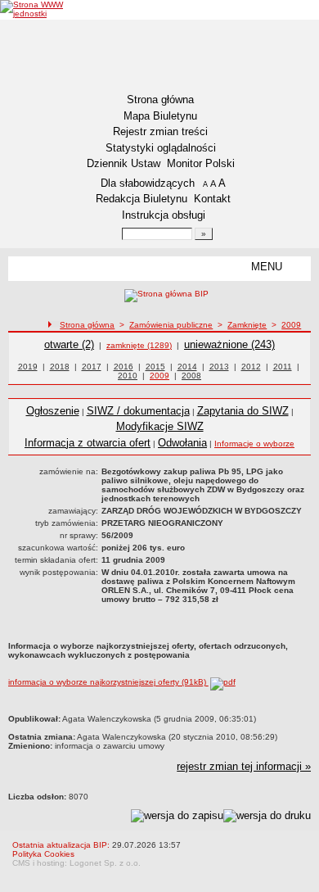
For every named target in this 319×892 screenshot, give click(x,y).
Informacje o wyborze (254, 443)
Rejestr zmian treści (160, 131)
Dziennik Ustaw (123, 163)
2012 (251, 366)
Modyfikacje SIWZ (160, 426)
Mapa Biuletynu (160, 116)
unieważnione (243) (229, 344)
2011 (282, 366)
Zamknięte (247, 324)
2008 (191, 375)
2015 (155, 366)
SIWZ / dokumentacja (138, 411)
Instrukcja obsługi (163, 215)
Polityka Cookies (43, 853)
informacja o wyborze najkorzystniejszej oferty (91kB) (108, 681)
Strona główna (160, 99)
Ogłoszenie (52, 411)
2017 (91, 366)
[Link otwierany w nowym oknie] (49, 9)
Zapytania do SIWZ (243, 411)
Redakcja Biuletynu (141, 198)
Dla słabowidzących (148, 183)
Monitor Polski (201, 163)
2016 (123, 366)
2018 (60, 366)
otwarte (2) (69, 344)
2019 (28, 366)
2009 (291, 324)
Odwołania (182, 443)
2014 (187, 366)
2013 (219, 366)
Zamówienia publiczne (171, 324)
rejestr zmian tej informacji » (244, 766)
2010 (127, 375)
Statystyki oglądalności (161, 148)
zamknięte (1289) (139, 345)
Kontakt (212, 198)
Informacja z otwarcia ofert (88, 443)
